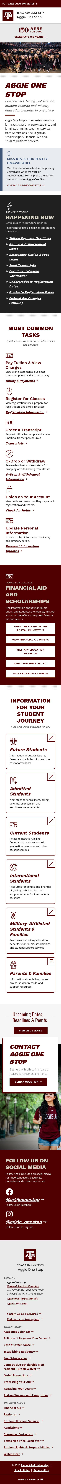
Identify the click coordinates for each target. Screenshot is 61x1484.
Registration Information (25, 412)
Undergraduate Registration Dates (31, 284)
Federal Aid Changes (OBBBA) (25, 300)
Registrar (10, 1414)
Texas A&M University (22, 3)
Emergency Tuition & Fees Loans (29, 257)
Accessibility (41, 1470)
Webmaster (12, 1454)
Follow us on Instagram (23, 1319)
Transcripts (15, 443)
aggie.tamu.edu (16, 1303)
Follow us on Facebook (22, 1313)
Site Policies (22, 1470)
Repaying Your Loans (18, 1388)
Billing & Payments (20, 381)
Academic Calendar (17, 1332)
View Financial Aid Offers (30, 639)
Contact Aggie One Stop (24, 185)
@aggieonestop (22, 1199)
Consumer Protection (18, 1434)
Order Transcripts (16, 1375)
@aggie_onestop (24, 1221)
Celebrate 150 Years (28, 36)
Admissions (11, 1427)
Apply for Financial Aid (30, 663)
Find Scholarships (15, 1358)
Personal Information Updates (22, 548)
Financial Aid (12, 1408)
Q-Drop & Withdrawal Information (23, 477)
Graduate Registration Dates (31, 292)
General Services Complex (23, 1286)
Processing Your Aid (17, 1382)
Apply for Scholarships (30, 673)
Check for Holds (18, 510)
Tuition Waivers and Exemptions (26, 1395)
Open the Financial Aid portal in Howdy (30, 628)
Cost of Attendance (17, 1345)
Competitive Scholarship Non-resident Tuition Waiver (24, 1367)
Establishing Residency (19, 1351)
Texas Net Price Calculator (22, 1441)
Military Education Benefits (30, 651)
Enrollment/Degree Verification (24, 273)
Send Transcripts (22, 265)
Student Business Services (21, 1421)
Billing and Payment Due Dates (25, 1338)
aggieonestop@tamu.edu (22, 1298)
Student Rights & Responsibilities (27, 1447)
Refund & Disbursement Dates (27, 246)
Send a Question (27, 1081)
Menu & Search (28, 1479)
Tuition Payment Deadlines (30, 238)
